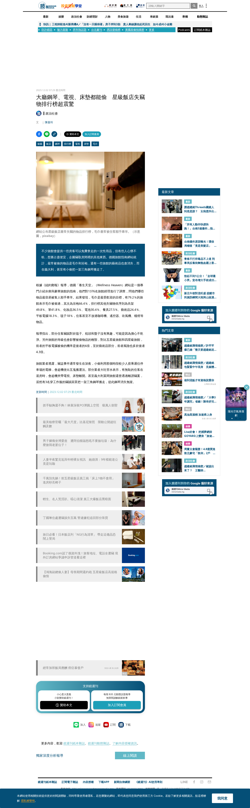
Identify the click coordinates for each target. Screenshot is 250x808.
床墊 (86, 143)
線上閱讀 (130, 755)
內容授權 (88, 782)
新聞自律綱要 (122, 782)
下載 (128, 725)
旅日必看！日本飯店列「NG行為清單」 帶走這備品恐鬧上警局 (79, 536)
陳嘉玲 (49, 122)
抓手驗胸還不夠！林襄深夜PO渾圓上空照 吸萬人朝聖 (80, 405)
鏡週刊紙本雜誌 (74, 743)
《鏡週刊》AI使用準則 (148, 782)
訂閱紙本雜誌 (202, 30)
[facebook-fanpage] (194, 782)
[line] (184, 782)
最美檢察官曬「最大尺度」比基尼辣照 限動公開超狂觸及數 (79, 424)
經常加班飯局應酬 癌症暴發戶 (63, 668)
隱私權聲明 (28, 801)
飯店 (48, 143)
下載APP (103, 782)
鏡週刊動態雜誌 (98, 743)
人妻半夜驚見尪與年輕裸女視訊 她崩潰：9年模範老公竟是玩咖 (80, 461)
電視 (77, 143)
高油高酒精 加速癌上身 (198, 414)
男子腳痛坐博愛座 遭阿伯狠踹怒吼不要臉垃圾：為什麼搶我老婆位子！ (79, 443)
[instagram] (201, 782)
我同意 (222, 798)
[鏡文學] (126, 5)
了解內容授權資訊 (124, 743)
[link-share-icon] (54, 134)
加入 (83, 725)
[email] (209, 782)
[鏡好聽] (110, 5)
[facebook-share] (39, 134)
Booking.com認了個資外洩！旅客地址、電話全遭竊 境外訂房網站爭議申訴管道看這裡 (80, 555)
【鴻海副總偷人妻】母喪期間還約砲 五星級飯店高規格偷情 (80, 574)
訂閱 (113, 725)
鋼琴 (57, 143)
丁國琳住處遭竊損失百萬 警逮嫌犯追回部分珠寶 (75, 518)
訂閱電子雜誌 (70, 782)
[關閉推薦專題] (246, 387)
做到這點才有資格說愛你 (199, 380)
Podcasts (184, 30)
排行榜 (67, 143)
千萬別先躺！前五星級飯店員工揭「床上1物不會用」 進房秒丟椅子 (79, 480)
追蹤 (98, 725)
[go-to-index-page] (47, 6)
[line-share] (47, 134)
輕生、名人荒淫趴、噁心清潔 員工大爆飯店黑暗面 (77, 499)
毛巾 (95, 143)
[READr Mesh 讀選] (140, 6)
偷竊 (39, 143)
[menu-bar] (206, 5)
